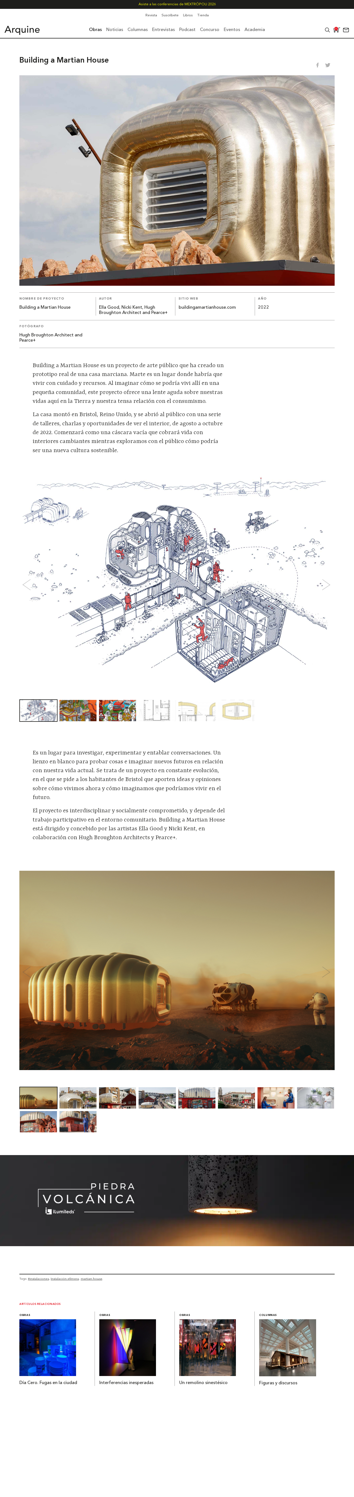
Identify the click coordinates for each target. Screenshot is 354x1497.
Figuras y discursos (278, 1383)
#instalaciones (38, 1278)
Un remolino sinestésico (203, 1383)
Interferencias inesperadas (126, 1383)
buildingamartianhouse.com (207, 307)
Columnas (268, 1315)
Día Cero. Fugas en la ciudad (48, 1383)
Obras (24, 1315)
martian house (91, 1278)
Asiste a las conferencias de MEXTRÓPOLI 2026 (177, 4)
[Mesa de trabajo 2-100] (177, 1244)
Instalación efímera (65, 1278)
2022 (263, 307)
